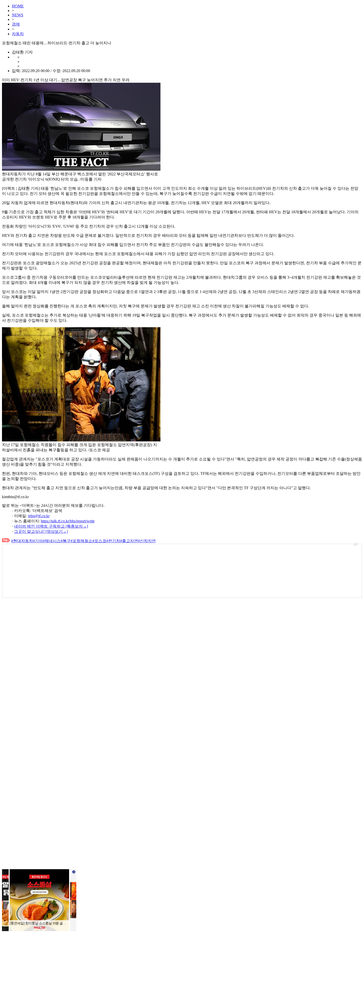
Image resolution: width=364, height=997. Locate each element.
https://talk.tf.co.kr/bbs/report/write (68, 521)
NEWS (17, 15)
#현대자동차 (22, 541)
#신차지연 (147, 541)
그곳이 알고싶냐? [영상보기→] (41, 531)
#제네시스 (52, 541)
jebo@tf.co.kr (39, 516)
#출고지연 (129, 541)
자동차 (18, 34)
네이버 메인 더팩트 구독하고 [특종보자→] (51, 526)
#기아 (38, 541)
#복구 (66, 541)
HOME (18, 6)
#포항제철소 (81, 541)
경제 (16, 24)
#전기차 (113, 541)
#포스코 (99, 541)
